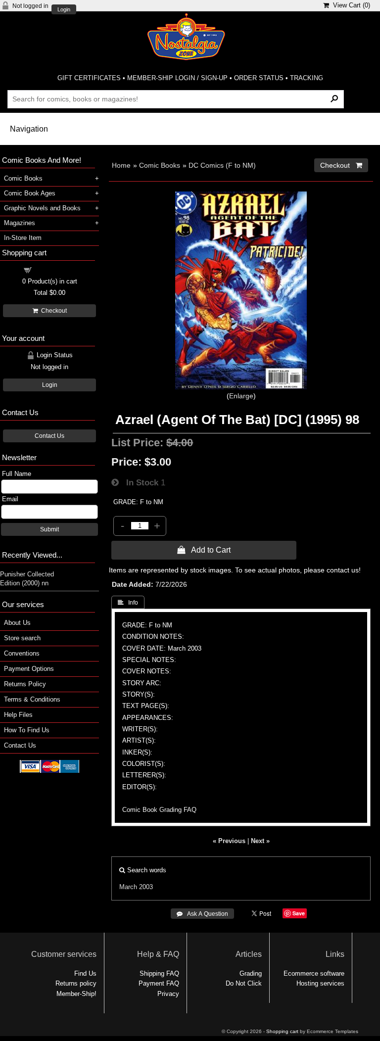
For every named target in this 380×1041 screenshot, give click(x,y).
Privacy (168, 993)
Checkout (52, 311)
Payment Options (29, 668)
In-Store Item (23, 237)
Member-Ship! (76, 993)
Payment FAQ (159, 983)
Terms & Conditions (32, 699)
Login (63, 9)
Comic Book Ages (29, 193)
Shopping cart (55, 269)
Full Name (16, 473)
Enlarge (241, 396)
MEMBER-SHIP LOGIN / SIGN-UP (177, 78)
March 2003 (136, 887)
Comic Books (159, 165)
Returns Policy (25, 684)
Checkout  (341, 165)
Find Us (85, 973)
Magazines (19, 223)
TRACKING (306, 78)
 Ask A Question (202, 914)
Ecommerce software (314, 973)
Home (121, 165)
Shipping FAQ (159, 973)
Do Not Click (244, 983)
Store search (22, 638)
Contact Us (49, 436)
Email (10, 499)
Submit (49, 529)
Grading (250, 973)
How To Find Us (26, 730)
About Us (17, 622)
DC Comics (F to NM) (222, 165)
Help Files (18, 714)
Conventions (22, 653)
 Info (128, 603)
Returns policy (75, 983)
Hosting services (320, 983)
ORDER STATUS (259, 78)
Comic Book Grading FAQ (159, 809)
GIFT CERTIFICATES (89, 78)
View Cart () (349, 5)
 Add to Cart (204, 550)
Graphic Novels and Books (42, 208)
